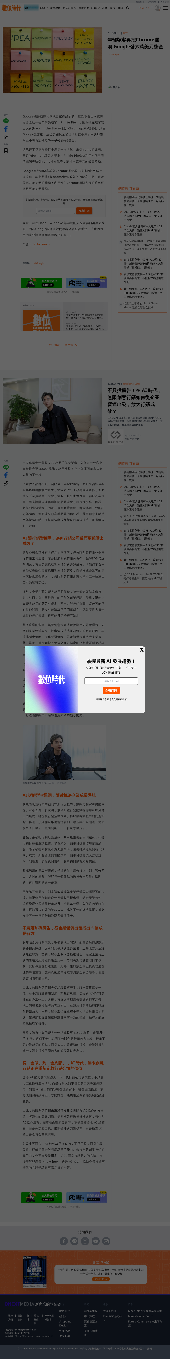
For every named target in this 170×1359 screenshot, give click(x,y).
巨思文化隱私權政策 (117, 699)
